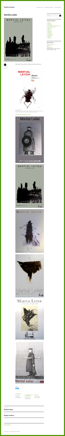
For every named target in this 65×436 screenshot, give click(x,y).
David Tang (6, 66)
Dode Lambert (50, 37)
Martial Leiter (50, 31)
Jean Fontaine (50, 33)
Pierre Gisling (50, 28)
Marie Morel (49, 27)
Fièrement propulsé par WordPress (14, 431)
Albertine (49, 36)
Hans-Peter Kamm (50, 34)
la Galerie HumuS (39, 7)
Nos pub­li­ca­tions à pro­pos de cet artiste (22, 114)
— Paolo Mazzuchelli (51, 26)
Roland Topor (50, 32)
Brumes (49, 22)
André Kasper (50, 23)
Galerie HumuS (9, 7)
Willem (49, 29)
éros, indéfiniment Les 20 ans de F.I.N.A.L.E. (54, 25)
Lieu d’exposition (58, 7)
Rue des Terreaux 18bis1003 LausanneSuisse (50, 45)
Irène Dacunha (50, 35)
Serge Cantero (50, 30)
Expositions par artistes (48, 7)
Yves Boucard (50, 24)
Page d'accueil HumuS (7, 424)
